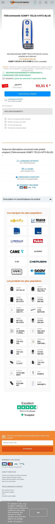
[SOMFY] (17, 220)
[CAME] (17, 251)
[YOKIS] (38, 241)
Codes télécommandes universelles (13, 479)
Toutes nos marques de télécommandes (14, 475)
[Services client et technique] (46, 2)
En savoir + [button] (18, 521)
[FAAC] (17, 271)
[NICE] (38, 230)
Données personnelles (9, 496)
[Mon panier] (52, 2)
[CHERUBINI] (38, 261)
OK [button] (38, 513)
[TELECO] (38, 220)
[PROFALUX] (17, 241)
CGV (3, 494)
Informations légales (8, 492)
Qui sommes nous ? (8, 490)
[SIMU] (17, 230)
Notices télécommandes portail (11, 477)
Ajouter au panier (28, 94)
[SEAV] (38, 271)
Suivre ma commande (8, 481)
